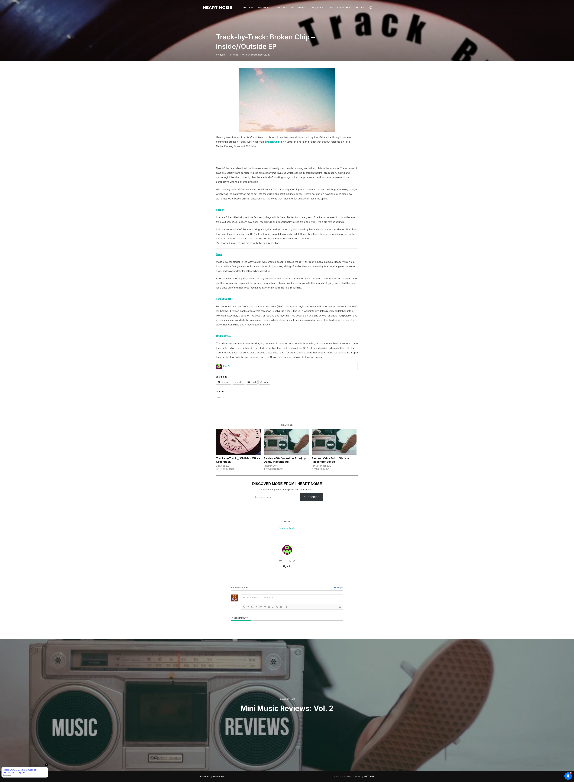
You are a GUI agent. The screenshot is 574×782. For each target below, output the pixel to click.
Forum (262, 7)
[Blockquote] (269, 607)
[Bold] (244, 607)
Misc (301, 7)
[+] (285, 607)
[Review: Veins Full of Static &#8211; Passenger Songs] (334, 442)
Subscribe (311, 497)
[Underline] (252, 607)
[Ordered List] (260, 607)
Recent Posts (282, 7)
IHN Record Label (339, 7)
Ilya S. (223, 54)
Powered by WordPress (212, 776)
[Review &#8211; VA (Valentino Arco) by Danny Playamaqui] (286, 442)
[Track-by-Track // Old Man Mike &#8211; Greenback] (238, 442)
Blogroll (316, 7)
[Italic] (248, 607)
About (246, 7)
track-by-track (287, 528)
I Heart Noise (216, 7)
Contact (359, 7)
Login (340, 587)
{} (281, 607)
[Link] (277, 607)
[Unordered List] (265, 607)
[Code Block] (273, 607)
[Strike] (256, 607)
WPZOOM (369, 776)
